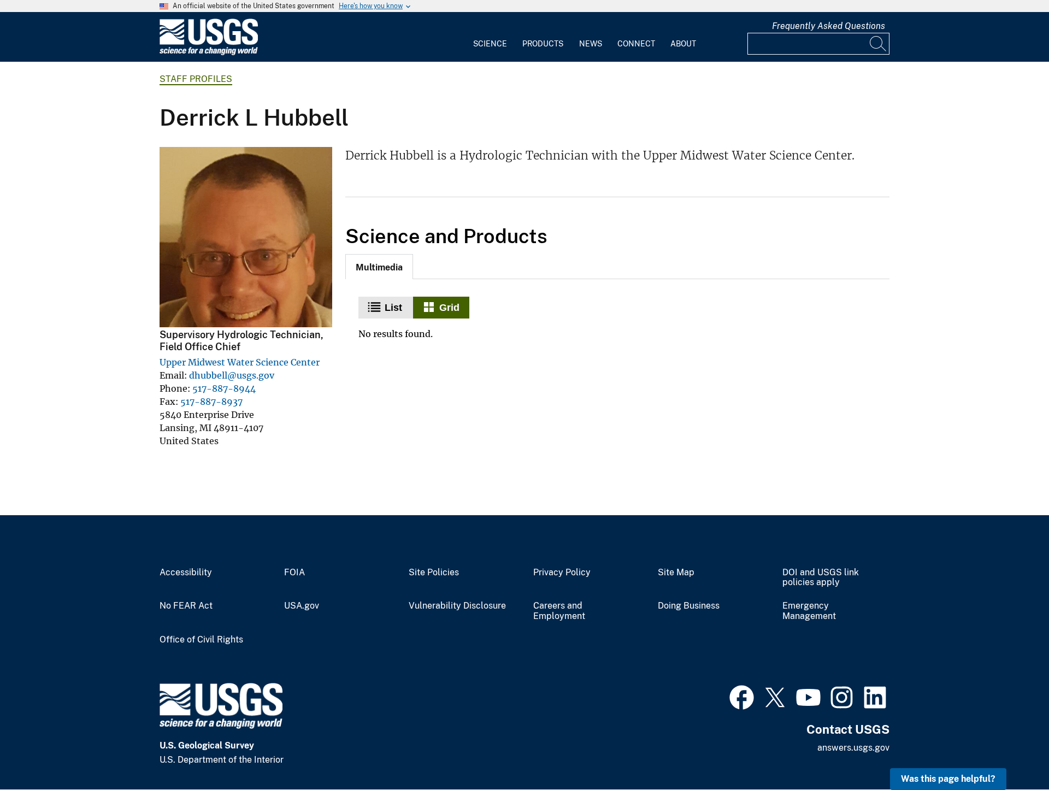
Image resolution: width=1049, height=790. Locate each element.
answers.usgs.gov (853, 747)
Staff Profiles (196, 79)
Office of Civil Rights (201, 640)
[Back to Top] (1009, 750)
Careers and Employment (559, 611)
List (393, 307)
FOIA (294, 572)
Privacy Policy (562, 572)
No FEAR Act (186, 606)
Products (542, 43)
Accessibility (186, 572)
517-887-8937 (211, 401)
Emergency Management (809, 611)
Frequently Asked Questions (828, 26)
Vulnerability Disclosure (457, 606)
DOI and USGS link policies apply (820, 578)
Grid (449, 307)
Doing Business (689, 606)
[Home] (209, 53)
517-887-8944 (224, 388)
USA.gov (301, 606)
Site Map (676, 572)
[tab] (379, 266)
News (590, 43)
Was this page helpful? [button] (948, 779)
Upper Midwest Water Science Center (240, 362)
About (683, 43)
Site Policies (434, 572)
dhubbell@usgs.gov (231, 375)
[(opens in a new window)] (741, 696)
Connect (636, 43)
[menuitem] (490, 37)
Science (490, 43)
